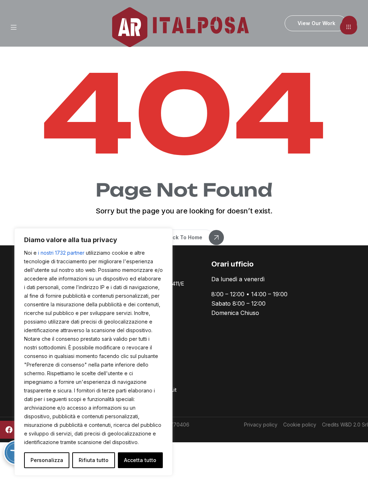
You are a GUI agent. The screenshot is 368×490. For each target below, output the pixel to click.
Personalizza (47, 460)
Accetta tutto (140, 460)
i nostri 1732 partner (61, 253)
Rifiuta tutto (94, 460)
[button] (348, 27)
